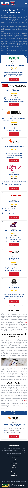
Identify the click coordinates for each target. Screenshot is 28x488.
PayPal (25, 322)
